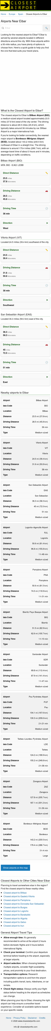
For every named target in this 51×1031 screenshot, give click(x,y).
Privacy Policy (19, 1017)
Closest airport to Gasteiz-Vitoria (19, 896)
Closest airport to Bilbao (15, 892)
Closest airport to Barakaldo (17, 914)
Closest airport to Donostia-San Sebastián (24, 903)
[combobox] (21, 28)
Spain (20, 14)
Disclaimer (32, 1017)
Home (3, 14)
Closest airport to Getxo (15, 922)
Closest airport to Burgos (15, 907)
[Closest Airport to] (25, 5)
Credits (42, 1017)
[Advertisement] (25, 80)
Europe (12, 14)
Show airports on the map (15, 867)
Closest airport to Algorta (15, 918)
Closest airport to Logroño (16, 911)
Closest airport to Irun (14, 925)
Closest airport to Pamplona (17, 900)
